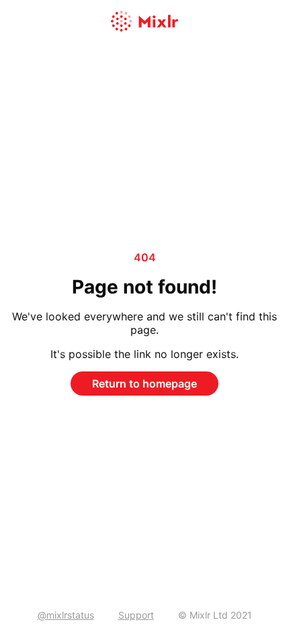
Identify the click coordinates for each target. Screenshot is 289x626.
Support (136, 615)
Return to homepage (144, 383)
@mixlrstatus (66, 615)
